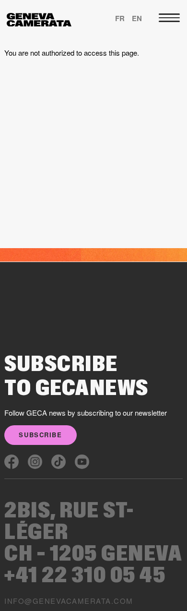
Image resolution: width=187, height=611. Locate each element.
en (137, 18)
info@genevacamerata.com (68, 601)
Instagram (35, 462)
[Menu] (169, 17)
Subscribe (40, 434)
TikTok (58, 462)
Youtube (82, 462)
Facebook (11, 462)
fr (120, 18)
